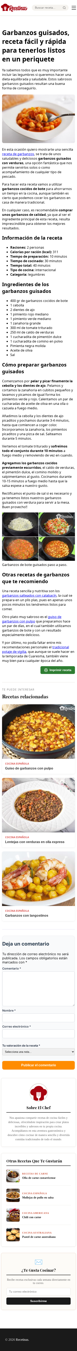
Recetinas (22, 1339)
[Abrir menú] (74, 8)
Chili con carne (31, 1217)
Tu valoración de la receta (21, 1045)
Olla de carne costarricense (38, 1177)
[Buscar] (64, 7)
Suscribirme (38, 1301)
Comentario (11, 968)
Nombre (9, 1010)
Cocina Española (17, 763)
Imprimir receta (60, 670)
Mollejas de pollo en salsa (38, 1197)
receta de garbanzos (18, 154)
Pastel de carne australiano (39, 1236)
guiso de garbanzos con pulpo (31, 619)
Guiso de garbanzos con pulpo (29, 768)
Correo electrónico (16, 1026)
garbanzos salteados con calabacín (29, 595)
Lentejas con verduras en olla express (34, 842)
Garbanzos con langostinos (26, 915)
